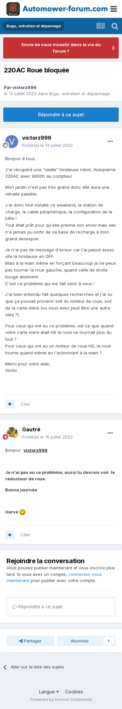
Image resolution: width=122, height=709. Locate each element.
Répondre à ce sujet (61, 114)
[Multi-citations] (9, 404)
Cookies (74, 691)
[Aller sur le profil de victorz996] (11, 141)
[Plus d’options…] (110, 142)
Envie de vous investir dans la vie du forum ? (61, 48)
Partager (32, 640)
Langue (47, 691)
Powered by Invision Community (61, 699)
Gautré (31, 429)
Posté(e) (47, 145)
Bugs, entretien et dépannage (79, 93)
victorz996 (24, 87)
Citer (25, 404)
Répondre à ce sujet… (41, 606)
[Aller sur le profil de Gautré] (11, 433)
